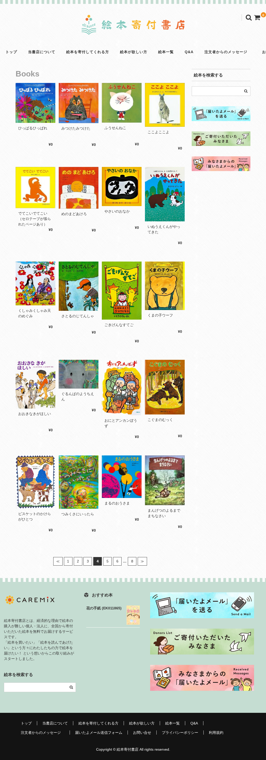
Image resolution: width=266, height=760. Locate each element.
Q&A (189, 52)
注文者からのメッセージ (227, 52)
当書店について (41, 52)
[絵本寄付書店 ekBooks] (133, 30)
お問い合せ (142, 732)
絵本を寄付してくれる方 (87, 52)
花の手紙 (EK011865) (104, 608)
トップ (11, 52)
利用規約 (216, 732)
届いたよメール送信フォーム (98, 732)
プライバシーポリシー (180, 732)
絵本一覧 (166, 52)
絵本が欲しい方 (133, 52)
